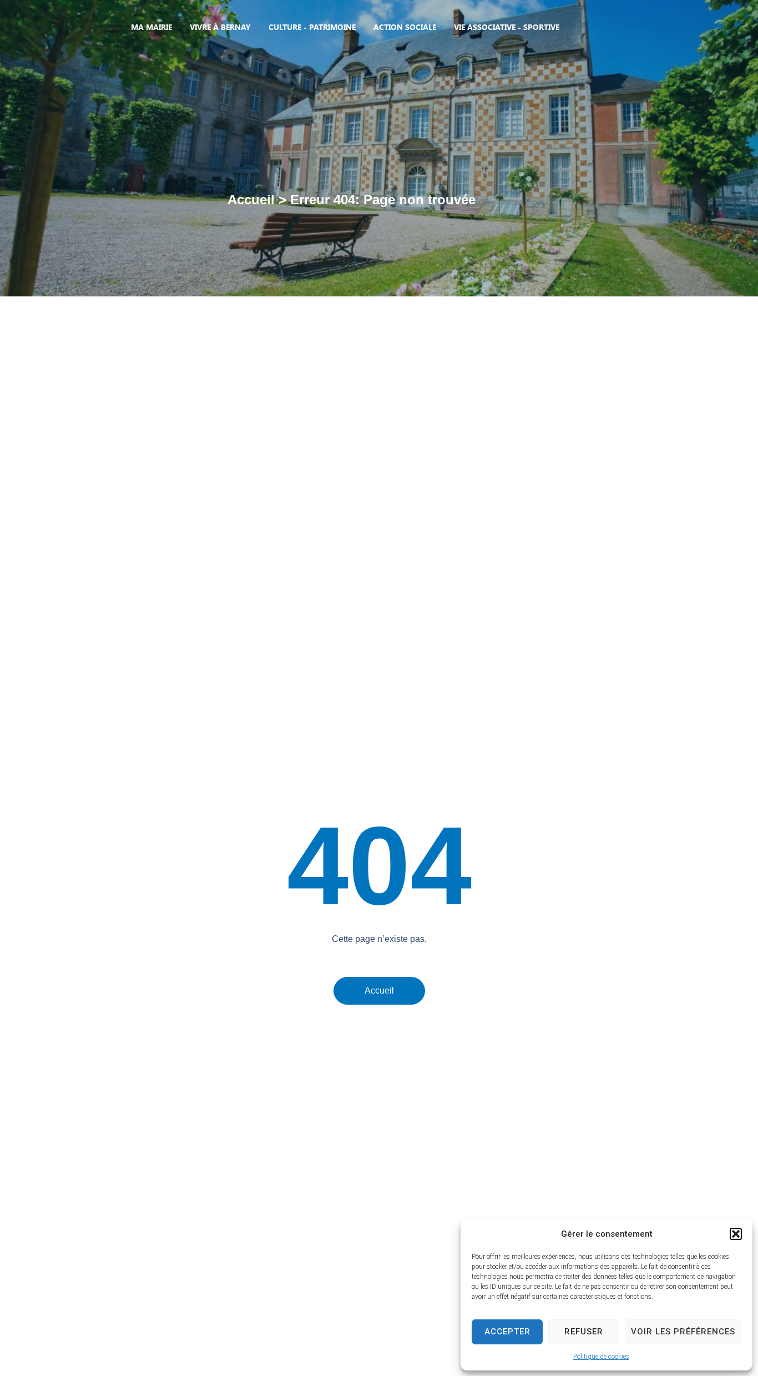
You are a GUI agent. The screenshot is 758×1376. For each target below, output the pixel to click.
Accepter (507, 1332)
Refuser (583, 1332)
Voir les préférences (683, 1332)
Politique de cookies (601, 1356)
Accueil (251, 199)
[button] (735, 1233)
